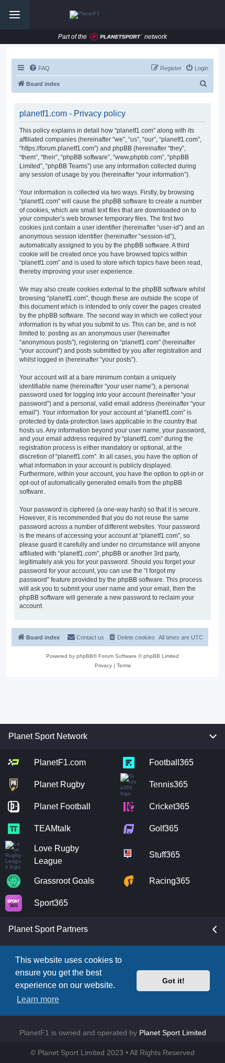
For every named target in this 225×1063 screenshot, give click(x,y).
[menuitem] (39, 68)
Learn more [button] (38, 999)
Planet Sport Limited (172, 1032)
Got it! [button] (173, 981)
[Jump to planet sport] (116, 37)
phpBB (84, 656)
